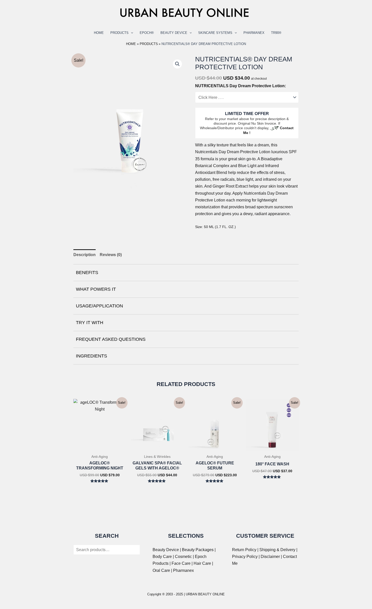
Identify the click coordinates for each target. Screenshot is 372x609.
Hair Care (202, 563)
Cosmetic (183, 556)
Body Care (162, 556)
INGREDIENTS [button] (91, 355)
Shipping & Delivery (277, 550)
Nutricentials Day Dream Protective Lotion (232, 152)
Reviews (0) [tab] (111, 255)
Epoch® (147, 33)
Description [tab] (84, 255)
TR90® (276, 33)
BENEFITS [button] (87, 272)
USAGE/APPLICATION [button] (99, 305)
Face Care (181, 563)
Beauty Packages (198, 550)
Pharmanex (253, 33)
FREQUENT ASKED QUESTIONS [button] (111, 339)
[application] (131, 32)
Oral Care (161, 570)
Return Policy (244, 550)
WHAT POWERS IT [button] (96, 289)
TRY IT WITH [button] (89, 322)
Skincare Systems (215, 33)
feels (241, 145)
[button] (177, 64)
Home (99, 33)
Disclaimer (270, 556)
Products (119, 33)
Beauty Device (173, 33)
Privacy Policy (245, 556)
